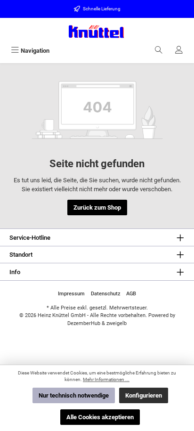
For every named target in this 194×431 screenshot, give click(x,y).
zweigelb (116, 323)
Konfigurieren (143, 395)
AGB (131, 294)
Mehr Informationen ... (106, 379)
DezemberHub (83, 323)
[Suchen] (158, 50)
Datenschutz (106, 294)
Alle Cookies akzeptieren (100, 417)
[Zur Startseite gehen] (97, 31)
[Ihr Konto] (179, 50)
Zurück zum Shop (97, 207)
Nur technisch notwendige (74, 395)
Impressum (71, 294)
